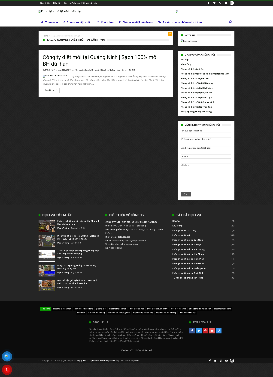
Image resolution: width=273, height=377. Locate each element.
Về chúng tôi (127, 350)
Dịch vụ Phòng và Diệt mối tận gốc (80, 3)
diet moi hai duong (222, 308)
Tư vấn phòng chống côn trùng (196, 111)
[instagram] (231, 3)
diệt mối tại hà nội (187, 312)
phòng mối (101, 308)
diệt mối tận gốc (137, 308)
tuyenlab (135, 360)
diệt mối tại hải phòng (143, 312)
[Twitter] (214, 3)
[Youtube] (226, 3)
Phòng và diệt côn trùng (193, 69)
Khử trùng (186, 64)
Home (45, 36)
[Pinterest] (220, 3)
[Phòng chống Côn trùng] (60, 10)
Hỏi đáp (184, 59)
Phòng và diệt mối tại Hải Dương (197, 83)
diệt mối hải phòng (96, 312)
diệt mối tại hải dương (166, 312)
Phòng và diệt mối (82, 70)
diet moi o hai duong (83, 308)
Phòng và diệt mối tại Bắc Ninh (214, 73)
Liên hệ (56, 3)
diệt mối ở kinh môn (62, 308)
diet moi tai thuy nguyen (119, 312)
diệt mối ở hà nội (178, 308)
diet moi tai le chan (117, 308)
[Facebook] (208, 3)
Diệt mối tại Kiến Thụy (157, 308)
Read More (50, 90)
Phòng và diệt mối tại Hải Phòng (197, 87)
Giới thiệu (45, 3)
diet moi (81, 312)
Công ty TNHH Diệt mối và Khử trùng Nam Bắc (96, 360)
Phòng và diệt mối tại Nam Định (196, 97)
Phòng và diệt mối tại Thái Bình (196, 106)
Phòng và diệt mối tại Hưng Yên (196, 92)
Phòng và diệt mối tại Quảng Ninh (105, 70)
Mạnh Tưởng (51, 70)
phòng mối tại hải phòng (200, 308)
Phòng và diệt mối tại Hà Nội (195, 78)
